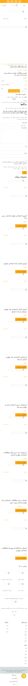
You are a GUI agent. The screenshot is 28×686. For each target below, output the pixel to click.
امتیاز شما (24, 122)
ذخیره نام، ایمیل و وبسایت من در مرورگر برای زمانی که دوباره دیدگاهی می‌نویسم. (14, 162)
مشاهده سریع (25, 213)
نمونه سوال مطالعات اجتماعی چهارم (18, 66)
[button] (21, 225)
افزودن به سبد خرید (14, 91)
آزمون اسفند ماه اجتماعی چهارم (15, 263)
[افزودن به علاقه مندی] (21, 213)
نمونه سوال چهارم (12, 65)
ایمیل (25, 153)
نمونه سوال (20, 65)
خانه (26, 65)
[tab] (14, 98)
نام (26, 146)
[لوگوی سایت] (14, 5)
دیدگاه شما (24, 127)
